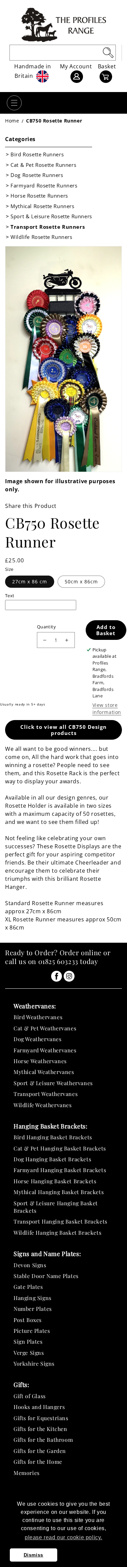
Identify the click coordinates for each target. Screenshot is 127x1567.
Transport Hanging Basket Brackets (60, 1221)
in (56, 976)
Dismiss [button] (33, 1555)
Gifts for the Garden (40, 1450)
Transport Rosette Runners (47, 226)
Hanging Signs (32, 1297)
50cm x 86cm (81, 581)
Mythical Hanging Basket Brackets (59, 1191)
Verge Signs (29, 1352)
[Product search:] (108, 52)
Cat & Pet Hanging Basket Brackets (60, 1148)
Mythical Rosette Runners (42, 206)
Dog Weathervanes (38, 1039)
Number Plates (33, 1308)
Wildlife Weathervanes (43, 1105)
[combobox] (62, 52)
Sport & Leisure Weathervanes (53, 1083)
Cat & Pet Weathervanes (45, 1028)
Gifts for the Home (38, 1461)
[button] (14, 102)
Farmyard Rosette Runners (43, 185)
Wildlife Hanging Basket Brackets (57, 1232)
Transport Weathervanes (46, 1093)
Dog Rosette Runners (36, 175)
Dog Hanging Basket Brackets (52, 1159)
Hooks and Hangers (39, 1406)
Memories (27, 1472)
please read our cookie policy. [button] (63, 1537)
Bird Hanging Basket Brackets (53, 1137)
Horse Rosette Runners (39, 195)
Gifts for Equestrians (41, 1418)
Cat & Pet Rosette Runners (43, 164)
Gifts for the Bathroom (43, 1439)
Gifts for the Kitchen (40, 1428)
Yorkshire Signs (34, 1363)
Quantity (46, 627)
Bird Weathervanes (38, 1017)
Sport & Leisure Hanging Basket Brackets (56, 1207)
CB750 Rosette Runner (54, 120)
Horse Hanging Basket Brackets (55, 1181)
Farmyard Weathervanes (45, 1050)
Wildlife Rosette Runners (41, 236)
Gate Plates (28, 1286)
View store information (107, 708)
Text (10, 595)
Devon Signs (30, 1265)
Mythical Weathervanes (44, 1071)
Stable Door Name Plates (46, 1275)
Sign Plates (28, 1341)
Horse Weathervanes (40, 1061)
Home (12, 120)
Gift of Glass (30, 1396)
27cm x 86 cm (29, 581)
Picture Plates (32, 1330)
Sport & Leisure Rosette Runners (51, 216)
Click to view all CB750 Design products (63, 729)
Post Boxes (28, 1319)
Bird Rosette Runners (37, 154)
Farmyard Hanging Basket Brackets (60, 1169)
